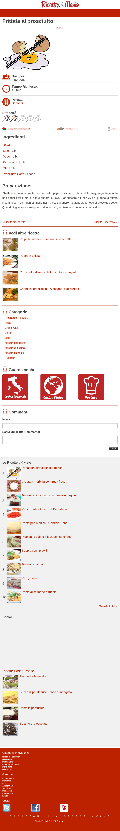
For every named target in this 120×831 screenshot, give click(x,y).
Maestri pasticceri (15, 343)
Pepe (6, 156)
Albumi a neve (8, 778)
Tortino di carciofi (33, 564)
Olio (5, 168)
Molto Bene (7, 767)
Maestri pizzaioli (14, 353)
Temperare (7, 788)
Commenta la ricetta (70, 129)
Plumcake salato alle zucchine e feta (46, 536)
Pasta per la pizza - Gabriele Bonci (45, 523)
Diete (8, 332)
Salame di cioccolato (34, 723)
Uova (6, 145)
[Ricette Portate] (96, 387)
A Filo (4, 783)
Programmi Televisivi (17, 317)
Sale (6, 150)
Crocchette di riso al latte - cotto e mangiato (49, 272)
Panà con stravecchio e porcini (42, 467)
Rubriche (10, 358)
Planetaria (6, 781)
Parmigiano (10, 162)
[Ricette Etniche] (58, 387)
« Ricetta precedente (13, 222)
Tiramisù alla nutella (33, 676)
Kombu (5, 796)
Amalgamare (7, 786)
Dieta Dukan (7, 759)
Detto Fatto (7, 769)
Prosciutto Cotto (13, 174)
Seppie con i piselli (34, 550)
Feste (8, 322)
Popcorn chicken (31, 255)
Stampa (113, 129)
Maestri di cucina (15, 348)
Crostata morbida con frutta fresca (44, 481)
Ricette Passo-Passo (18, 671)
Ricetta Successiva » (106, 222)
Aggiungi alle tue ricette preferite (18, 129)
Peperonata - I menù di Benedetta (44, 509)
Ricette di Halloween (11, 757)
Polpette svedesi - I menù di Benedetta (46, 239)
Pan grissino (30, 578)
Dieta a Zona (7, 762)
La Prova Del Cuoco (11, 764)
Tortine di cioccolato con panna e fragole (49, 495)
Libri (7, 338)
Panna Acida (7, 793)
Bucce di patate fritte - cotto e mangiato (46, 692)
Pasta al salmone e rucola (39, 592)
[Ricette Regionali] (20, 387)
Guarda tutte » (108, 606)
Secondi (17, 103)
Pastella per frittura (32, 708)
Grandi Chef (12, 327)
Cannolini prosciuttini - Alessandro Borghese (49, 288)
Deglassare (7, 791)
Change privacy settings (75, 821)
